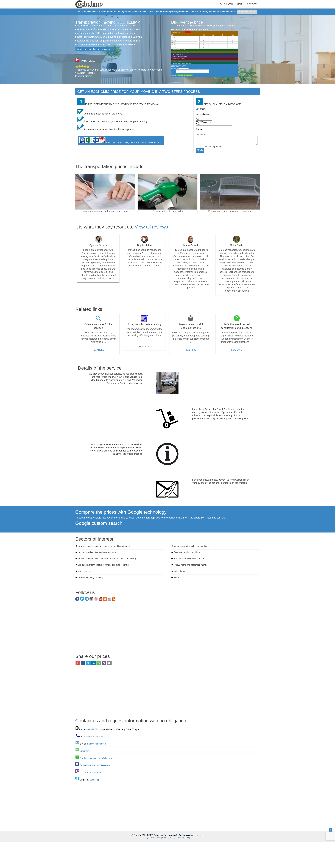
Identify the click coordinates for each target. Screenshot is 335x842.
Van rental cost (84, 571)
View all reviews (151, 227)
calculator (226, 4)
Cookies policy (183, 837)
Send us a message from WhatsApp (96, 758)
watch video (88, 61)
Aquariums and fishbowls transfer (189, 558)
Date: (198, 119)
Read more (98, 350)
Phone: (199, 129)
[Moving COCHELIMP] (89, 4)
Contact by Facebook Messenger (95, 765)
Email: (199, 124)
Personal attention (246, 12)
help (239, 4)
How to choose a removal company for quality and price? (104, 546)
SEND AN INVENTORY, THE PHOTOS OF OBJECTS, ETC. (134, 142)
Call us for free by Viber (90, 772)
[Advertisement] (167, 628)
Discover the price (187, 22)
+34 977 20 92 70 (94, 736)
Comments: (201, 134)
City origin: (201, 109)
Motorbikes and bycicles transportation (191, 546)
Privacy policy (168, 837)
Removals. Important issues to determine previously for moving (107, 558)
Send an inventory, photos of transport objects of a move (103, 565)
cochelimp (94, 780)
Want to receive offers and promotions (94, 49)
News (176, 577)
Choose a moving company (90, 577)
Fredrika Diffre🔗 (84, 76)
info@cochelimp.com (96, 744)
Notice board (180, 571)
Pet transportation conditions (187, 552)
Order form (85, 751)
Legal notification (153, 837)
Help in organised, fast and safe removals (97, 552)
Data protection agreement (210, 147)
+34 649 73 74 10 (94, 729)
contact (251, 4)
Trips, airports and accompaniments (190, 565)
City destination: (203, 114)
